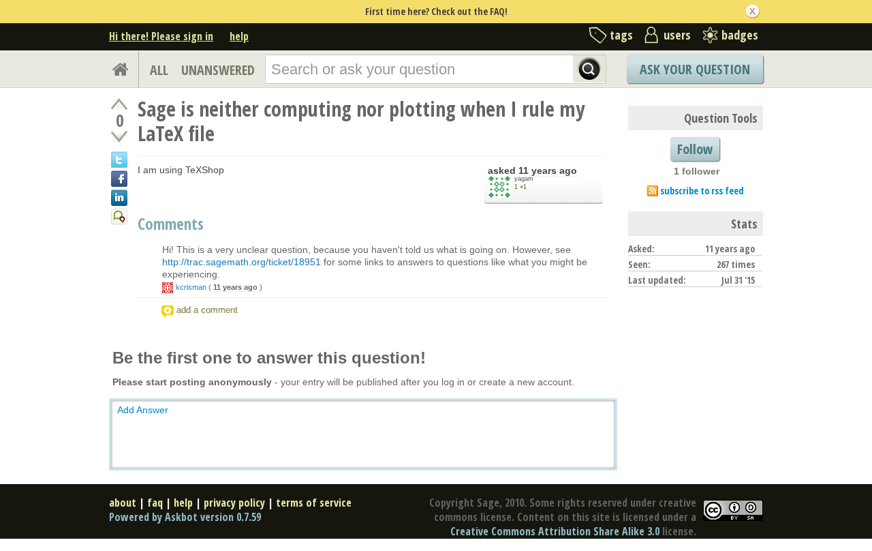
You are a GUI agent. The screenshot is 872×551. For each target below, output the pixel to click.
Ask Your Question (695, 69)
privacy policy (234, 502)
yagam (523, 178)
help (239, 36)
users (677, 35)
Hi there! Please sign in (161, 36)
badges (739, 35)
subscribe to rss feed (702, 190)
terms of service (314, 502)
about (122, 502)
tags (621, 35)
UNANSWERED (218, 70)
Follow (695, 149)
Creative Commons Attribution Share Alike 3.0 (554, 531)
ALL (159, 70)
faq (155, 502)
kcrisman (191, 287)
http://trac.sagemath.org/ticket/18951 (241, 261)
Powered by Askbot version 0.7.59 (185, 516)
